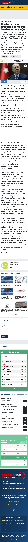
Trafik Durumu (19, 520)
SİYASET (15, 536)
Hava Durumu (20, 517)
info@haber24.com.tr (15, 504)
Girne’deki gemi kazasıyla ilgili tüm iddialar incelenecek (6, 297)
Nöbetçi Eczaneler (8, 517)
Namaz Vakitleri (8, 520)
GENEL (3, 7)
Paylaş (4, 81)
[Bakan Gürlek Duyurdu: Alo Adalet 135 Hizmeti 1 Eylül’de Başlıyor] (7, 304)
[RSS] (14, 510)
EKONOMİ (22, 7)
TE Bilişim (18, 539)
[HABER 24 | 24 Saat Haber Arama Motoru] (7, 2)
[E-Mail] (11, 267)
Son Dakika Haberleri (5, 529)
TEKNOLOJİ (23, 535)
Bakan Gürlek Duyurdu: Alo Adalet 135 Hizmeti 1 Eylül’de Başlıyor (7, 310)
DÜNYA (10, 536)
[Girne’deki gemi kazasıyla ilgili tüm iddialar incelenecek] (7, 291)
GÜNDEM (9, 7)
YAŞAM (24, 536)
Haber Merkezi (14, 264)
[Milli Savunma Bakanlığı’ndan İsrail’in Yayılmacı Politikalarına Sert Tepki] (21, 304)
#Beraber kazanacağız (15, 56)
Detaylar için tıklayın (14, 389)
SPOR (15, 7)
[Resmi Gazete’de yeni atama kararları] (21, 279)
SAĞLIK (20, 536)
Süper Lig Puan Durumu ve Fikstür (6, 524)
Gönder (4, 336)
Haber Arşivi (19, 528)
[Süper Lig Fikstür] (26, 394)
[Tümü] (26, 346)
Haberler (3, 21)
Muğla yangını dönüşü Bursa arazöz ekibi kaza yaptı (20, 297)
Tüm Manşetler (20, 523)
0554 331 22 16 (15, 501)
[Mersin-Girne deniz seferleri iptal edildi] (7, 279)
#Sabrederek (4, 56)
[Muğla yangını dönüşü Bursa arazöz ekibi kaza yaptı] (21, 291)
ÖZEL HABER (5, 536)
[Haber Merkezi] (4, 265)
